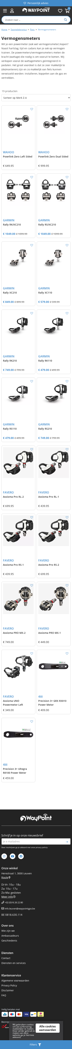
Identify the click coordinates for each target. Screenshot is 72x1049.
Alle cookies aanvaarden (47, 1028)
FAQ (3, 995)
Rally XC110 (45, 292)
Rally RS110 (10, 428)
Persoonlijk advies (37, 3)
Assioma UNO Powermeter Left (13, 702)
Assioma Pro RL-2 (13, 496)
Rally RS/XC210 (47, 224)
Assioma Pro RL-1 (48, 496)
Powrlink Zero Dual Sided (53, 156)
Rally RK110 (45, 360)
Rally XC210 (10, 292)
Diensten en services (13, 963)
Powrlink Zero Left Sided (17, 156)
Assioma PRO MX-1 (49, 632)
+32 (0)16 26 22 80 (14, 902)
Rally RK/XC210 (12, 224)
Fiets (32, 29)
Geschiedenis (9, 940)
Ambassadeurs (10, 935)
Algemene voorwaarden (15, 980)
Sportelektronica (19, 29)
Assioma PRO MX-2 (14, 632)
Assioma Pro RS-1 (13, 564)
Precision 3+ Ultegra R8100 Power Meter (15, 770)
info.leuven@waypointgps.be (20, 908)
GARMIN (9, 220)
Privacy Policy (9, 985)
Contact (5, 958)
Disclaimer (7, 990)
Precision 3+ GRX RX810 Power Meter (52, 702)
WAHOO (8, 152)
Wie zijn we (8, 930)
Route (4, 877)
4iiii (40, 696)
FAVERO (8, 492)
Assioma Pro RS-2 (48, 564)
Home (4, 29)
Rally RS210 (45, 428)
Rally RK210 (10, 360)
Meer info (7, 896)
